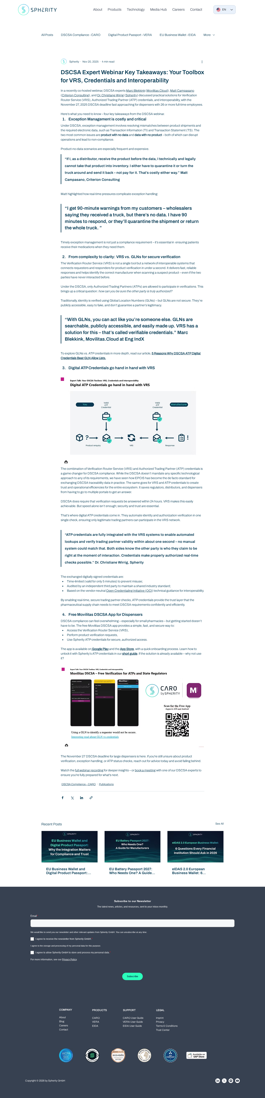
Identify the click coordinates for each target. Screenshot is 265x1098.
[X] (224, 1080)
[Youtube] (237, 1080)
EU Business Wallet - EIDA (178, 35)
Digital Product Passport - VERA (130, 35)
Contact (63, 1029)
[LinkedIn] (217, 1080)
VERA (95, 1022)
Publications (106, 784)
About (62, 1017)
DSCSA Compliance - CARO (80, 35)
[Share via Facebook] (62, 798)
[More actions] (202, 61)
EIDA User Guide (132, 1026)
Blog (61, 1021)
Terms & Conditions (167, 1026)
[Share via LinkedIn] (81, 798)
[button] (114, 9)
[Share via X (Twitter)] (72, 798)
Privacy (160, 1022)
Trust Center (163, 1030)
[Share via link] (91, 798)
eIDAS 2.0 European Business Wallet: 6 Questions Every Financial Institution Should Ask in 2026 (193, 871)
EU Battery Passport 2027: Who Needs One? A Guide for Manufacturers (130, 871)
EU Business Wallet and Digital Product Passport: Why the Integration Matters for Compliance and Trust (69, 871)
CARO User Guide (133, 1018)
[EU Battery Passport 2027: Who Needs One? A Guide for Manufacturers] (133, 846)
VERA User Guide (133, 1022)
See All (219, 823)
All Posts (47, 35)
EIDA (95, 1026)
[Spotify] (231, 1080)
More (207, 35)
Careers (63, 1025)
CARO (96, 1018)
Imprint (160, 1018)
